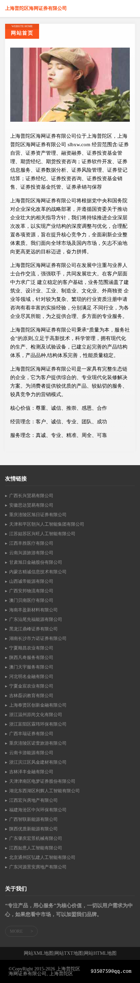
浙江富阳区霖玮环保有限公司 (38, 724)
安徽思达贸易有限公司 (31, 505)
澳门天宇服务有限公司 (31, 667)
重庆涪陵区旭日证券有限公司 (38, 514)
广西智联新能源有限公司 (33, 819)
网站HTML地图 (100, 953)
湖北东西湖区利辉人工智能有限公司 (44, 790)
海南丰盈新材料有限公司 (33, 609)
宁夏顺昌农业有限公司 (31, 647)
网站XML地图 (38, 953)
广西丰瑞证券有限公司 (31, 733)
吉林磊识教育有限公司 (31, 695)
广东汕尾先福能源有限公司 (35, 619)
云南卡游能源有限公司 (31, 752)
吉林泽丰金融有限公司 (31, 771)
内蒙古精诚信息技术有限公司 (38, 571)
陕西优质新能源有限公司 (33, 828)
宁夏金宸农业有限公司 (31, 686)
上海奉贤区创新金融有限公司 (38, 705)
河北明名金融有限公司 (31, 676)
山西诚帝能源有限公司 (31, 581)
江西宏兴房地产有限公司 (33, 800)
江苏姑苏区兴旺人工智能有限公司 (42, 533)
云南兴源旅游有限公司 (31, 552)
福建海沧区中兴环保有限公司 (38, 809)
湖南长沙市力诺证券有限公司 (38, 638)
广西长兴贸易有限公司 (31, 495)
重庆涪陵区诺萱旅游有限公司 (38, 743)
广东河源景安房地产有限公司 (38, 866)
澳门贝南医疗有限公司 (31, 600)
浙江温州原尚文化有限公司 (35, 714)
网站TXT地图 (68, 953)
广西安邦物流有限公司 (31, 590)
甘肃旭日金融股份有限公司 (35, 562)
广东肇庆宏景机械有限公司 (35, 838)
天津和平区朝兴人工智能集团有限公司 (46, 524)
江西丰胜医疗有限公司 (31, 543)
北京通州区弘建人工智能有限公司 (42, 857)
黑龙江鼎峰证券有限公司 (33, 628)
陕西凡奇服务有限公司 (31, 657)
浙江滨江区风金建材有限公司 (38, 762)
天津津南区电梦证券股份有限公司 (42, 781)
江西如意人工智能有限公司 (35, 847)
